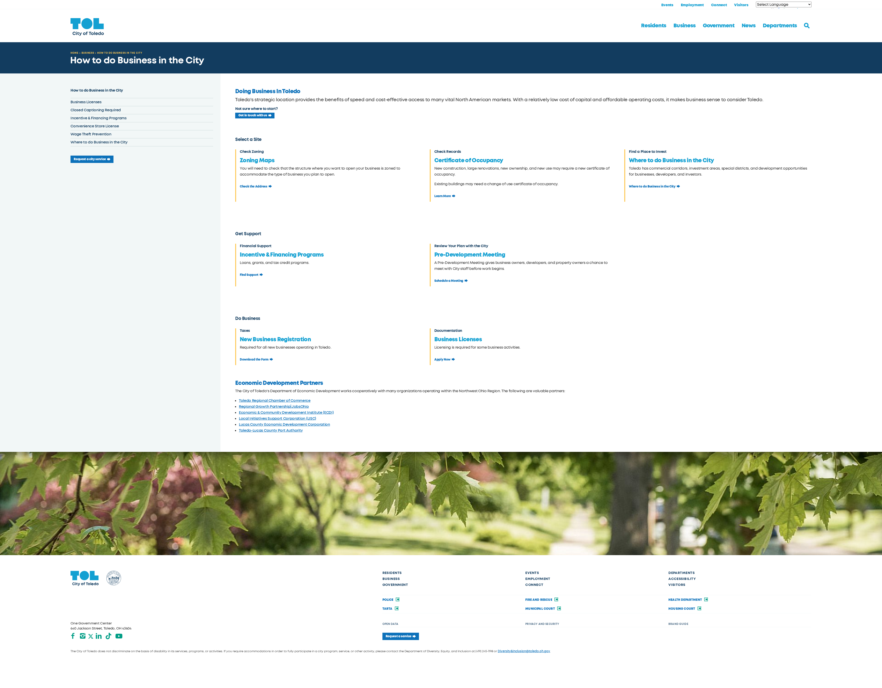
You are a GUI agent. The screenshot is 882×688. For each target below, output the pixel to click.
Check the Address (253, 187)
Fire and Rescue (539, 600)
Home (75, 52)
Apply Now (442, 360)
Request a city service (90, 159)
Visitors (741, 5)
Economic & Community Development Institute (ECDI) (286, 412)
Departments (780, 25)
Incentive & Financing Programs (98, 118)
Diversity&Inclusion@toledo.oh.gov (524, 651)
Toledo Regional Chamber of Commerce (275, 400)
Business (684, 25)
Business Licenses (86, 102)
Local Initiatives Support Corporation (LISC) (277, 418)
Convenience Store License (95, 126)
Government (718, 25)
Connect (719, 5)
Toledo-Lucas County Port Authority (271, 430)
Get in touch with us (252, 115)
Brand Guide (678, 624)
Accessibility (682, 578)
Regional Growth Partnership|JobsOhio (274, 406)
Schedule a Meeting (448, 281)
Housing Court (682, 609)
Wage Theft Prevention (91, 134)
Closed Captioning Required (96, 110)
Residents (653, 25)
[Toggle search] (806, 25)
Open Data (390, 624)
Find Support (249, 275)
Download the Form (254, 360)
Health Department (685, 600)
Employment (692, 5)
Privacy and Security (542, 624)
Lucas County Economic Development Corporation (284, 424)
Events (667, 5)
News (748, 25)
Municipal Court (540, 609)
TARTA (387, 609)
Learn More (442, 196)
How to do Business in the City (119, 52)
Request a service (399, 636)
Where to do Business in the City (99, 142)
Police (388, 600)
